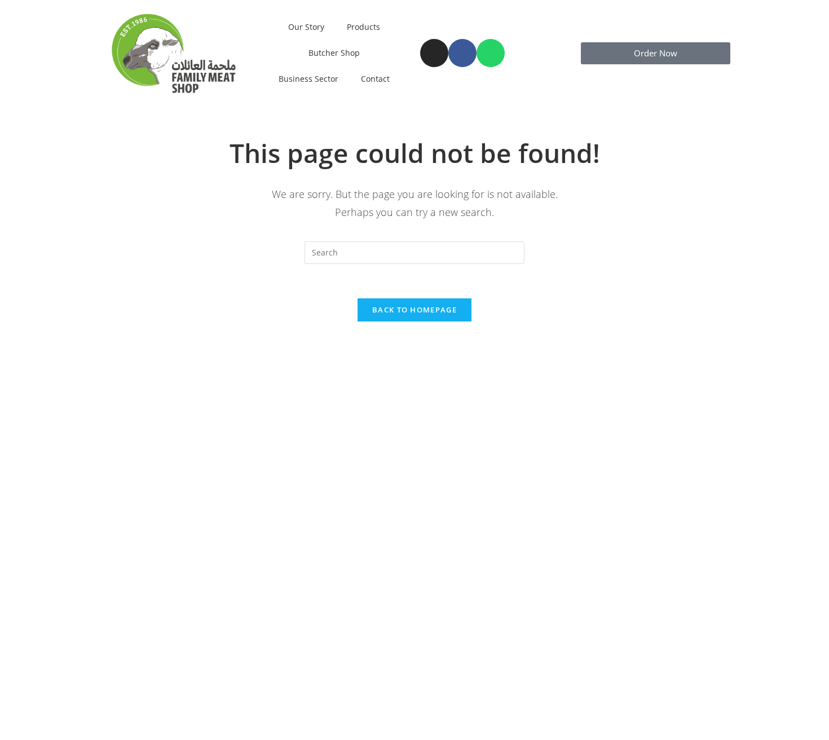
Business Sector (308, 78)
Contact (375, 78)
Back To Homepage (414, 310)
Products (363, 26)
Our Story (306, 26)
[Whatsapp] (491, 53)
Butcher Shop (334, 52)
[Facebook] (462, 53)
